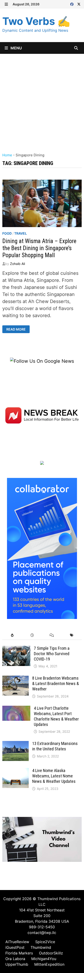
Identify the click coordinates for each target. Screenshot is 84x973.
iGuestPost (14, 947)
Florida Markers (19, 953)
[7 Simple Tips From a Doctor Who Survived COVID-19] (16, 649)
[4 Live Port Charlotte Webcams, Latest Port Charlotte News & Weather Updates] (16, 709)
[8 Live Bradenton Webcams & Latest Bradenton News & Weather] (15, 679)
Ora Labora (15, 958)
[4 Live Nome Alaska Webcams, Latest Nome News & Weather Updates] (15, 771)
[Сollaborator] (42, 548)
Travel (20, 233)
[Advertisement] (42, 98)
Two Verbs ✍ (36, 21)
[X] (79, 4)
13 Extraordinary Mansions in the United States (55, 746)
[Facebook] (72, 4)
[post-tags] (72, 635)
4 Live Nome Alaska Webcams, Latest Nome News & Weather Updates (54, 776)
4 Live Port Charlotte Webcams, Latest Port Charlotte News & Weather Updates (56, 716)
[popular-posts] (12, 635)
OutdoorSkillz (51, 953)
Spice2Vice (45, 941)
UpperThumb (16, 964)
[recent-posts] (32, 635)
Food (7, 233)
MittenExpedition (49, 964)
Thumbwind (41, 947)
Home (7, 155)
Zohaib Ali (17, 264)
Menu (16, 48)
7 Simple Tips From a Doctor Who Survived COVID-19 (52, 654)
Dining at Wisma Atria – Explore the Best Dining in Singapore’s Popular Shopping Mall (39, 248)
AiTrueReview (17, 941)
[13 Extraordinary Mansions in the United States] (15, 744)
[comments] (52, 635)
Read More (17, 329)
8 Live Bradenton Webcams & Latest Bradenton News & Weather (55, 683)
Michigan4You (43, 958)
